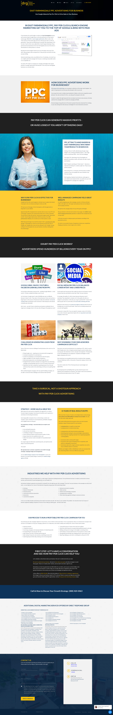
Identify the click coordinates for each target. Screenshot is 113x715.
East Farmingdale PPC (50, 618)
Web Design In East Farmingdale (27, 623)
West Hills (39, 637)
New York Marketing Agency (61, 634)
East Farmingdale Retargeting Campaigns (53, 619)
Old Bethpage (34, 630)
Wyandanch (33, 632)
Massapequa (23, 636)
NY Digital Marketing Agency (50, 632)
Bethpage (29, 633)
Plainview (36, 634)
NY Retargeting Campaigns (59, 640)
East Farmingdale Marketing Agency (52, 616)
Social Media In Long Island (60, 644)
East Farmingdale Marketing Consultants (28, 613)
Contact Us (80, 2)
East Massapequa (31, 634)
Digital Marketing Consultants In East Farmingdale (54, 613)
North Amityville (28, 630)
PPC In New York (60, 637)
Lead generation (64, 426)
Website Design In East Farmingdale (52, 623)
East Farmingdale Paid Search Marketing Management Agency (32, 618)
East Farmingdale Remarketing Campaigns (28, 619)
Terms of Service (78, 712)
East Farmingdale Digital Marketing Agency (77, 613)
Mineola (26, 640)
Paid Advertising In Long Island (50, 636)
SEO (30, 39)
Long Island (25, 629)
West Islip (35, 637)
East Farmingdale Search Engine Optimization (78, 619)
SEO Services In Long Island (50, 644)
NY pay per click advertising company (67, 576)
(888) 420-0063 (44, 573)
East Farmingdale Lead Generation (76, 615)
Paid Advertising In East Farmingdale (76, 616)
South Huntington (28, 638)
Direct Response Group (32, 711)
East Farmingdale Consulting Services (76, 612)
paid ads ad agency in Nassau (77, 304)
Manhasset (34, 640)
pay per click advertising (59, 88)
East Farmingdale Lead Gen (50, 615)
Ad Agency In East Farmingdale (26, 612)
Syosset (41, 638)
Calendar (73, 672)
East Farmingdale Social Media (75, 620)
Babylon (40, 636)
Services (59, 2)
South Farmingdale (30, 629)
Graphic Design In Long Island (61, 632)
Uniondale (30, 640)
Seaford (28, 637)
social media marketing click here (82, 301)
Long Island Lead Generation (59, 633)
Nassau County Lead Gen (49, 633)
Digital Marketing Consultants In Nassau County (58, 630)
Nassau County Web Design (58, 645)
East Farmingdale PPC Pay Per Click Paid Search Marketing (80, 618)
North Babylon (28, 636)
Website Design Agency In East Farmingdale (78, 623)
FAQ (73, 2)
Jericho (22, 641)
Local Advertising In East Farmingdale (28, 616)
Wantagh (31, 637)
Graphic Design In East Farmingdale (27, 615)
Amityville (26, 633)
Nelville (38, 638)
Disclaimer (90, 712)
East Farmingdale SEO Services (51, 620)
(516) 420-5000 (74, 666)
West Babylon (28, 632)
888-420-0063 (88, 2)
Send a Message (28, 698)
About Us (66, 2)
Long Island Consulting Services (54, 629)
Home (53, 2)
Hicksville (22, 638)
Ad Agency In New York (52, 627)
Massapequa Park (24, 634)
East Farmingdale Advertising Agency (52, 612)
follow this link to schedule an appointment (68, 573)
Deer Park (33, 636)
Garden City (23, 640)
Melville (39, 634)
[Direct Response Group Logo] (28, 3)
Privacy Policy (32, 693)
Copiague (37, 632)
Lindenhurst (38, 633)
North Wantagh (23, 637)
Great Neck (39, 640)
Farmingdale (36, 629)
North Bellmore (34, 638)
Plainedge (33, 633)
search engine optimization (39, 39)
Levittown (37, 636)
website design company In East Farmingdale (34, 454)
